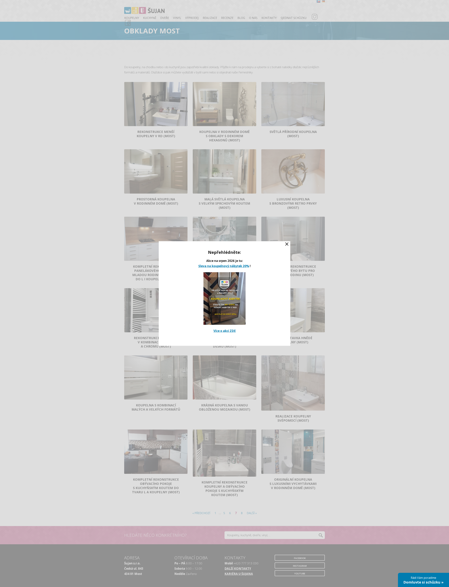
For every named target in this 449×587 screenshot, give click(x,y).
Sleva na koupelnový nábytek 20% (223, 266)
